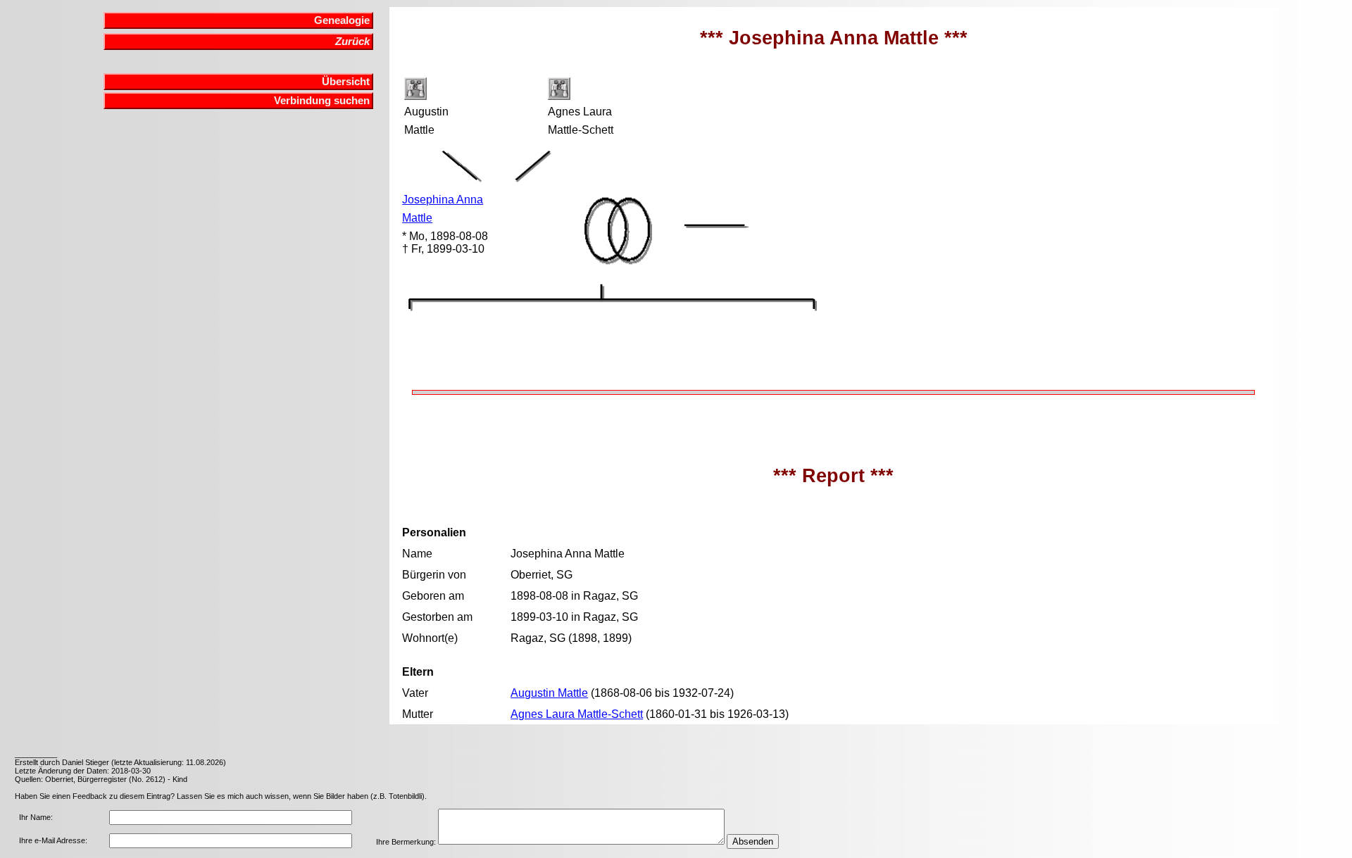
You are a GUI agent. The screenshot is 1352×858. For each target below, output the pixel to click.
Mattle (417, 218)
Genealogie (342, 20)
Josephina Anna (442, 200)
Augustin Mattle (549, 693)
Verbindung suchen (322, 100)
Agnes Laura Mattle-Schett (577, 714)
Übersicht (346, 81)
